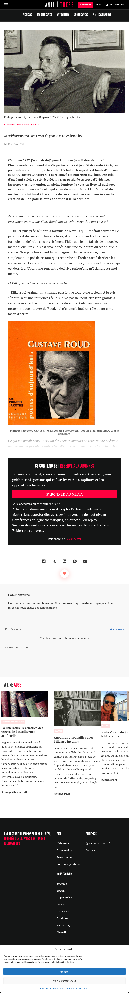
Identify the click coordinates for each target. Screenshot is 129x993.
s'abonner (85, 4)
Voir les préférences (64, 980)
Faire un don (64, 850)
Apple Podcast (65, 897)
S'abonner (63, 843)
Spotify (61, 890)
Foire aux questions (68, 864)
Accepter (65, 971)
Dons (99, 4)
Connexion (118, 629)
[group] (26, 742)
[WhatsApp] (74, 561)
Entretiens (63, 14)
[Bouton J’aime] (64, 573)
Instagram (63, 911)
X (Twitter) (63, 925)
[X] (54, 561)
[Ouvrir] (6, 5)
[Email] (85, 561)
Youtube (62, 883)
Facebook (62, 918)
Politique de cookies (49, 988)
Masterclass (44, 14)
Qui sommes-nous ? (98, 843)
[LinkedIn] (64, 561)
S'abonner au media (64, 494)
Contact (90, 850)
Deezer (61, 904)
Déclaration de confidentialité (73, 988)
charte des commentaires (42, 607)
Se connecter (73, 539)
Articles (27, 14)
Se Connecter (117, 4)
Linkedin (62, 932)
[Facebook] (43, 561)
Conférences (81, 14)
